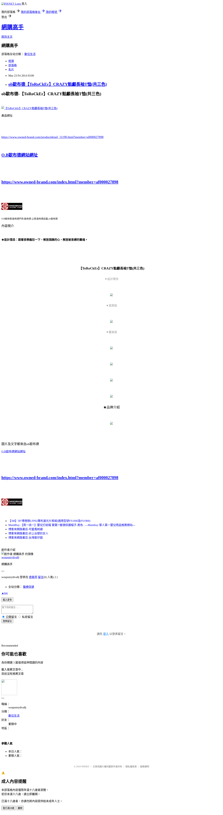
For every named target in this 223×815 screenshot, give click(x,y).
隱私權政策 (131, 766)
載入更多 (7, 599)
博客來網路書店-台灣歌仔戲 (25, 537)
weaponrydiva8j (10, 557)
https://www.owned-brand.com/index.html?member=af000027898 (59, 182)
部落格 (12, 65)
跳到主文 (7, 36)
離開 (20, 808)
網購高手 (12, 27)
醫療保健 (28, 586)
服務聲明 (144, 766)
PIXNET (85, 766)
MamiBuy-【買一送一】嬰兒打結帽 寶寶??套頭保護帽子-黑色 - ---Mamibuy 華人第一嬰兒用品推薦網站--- (71, 525)
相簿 (11, 61)
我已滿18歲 (8, 808)
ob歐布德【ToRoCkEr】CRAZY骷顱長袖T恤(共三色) (57, 84)
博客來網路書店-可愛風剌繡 (25, 529)
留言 (41, 577)
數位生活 (30, 54)
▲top (4, 593)
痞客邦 (33, 577)
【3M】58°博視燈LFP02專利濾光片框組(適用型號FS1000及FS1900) (49, 520)
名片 (11, 69)
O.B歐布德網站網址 (19, 155)
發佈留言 (7, 621)
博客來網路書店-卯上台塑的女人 (28, 533)
